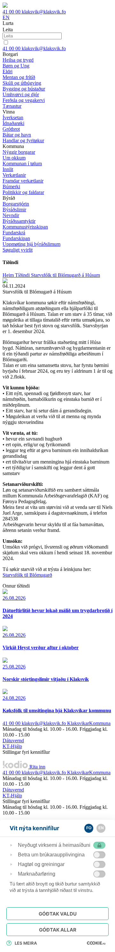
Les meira (26, 943)
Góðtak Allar (57, 930)
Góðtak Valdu (58, 914)
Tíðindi (23, 275)
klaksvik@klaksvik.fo (44, 11)
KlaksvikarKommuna (89, 723)
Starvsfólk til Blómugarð (27, 575)
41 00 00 (12, 11)
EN (6, 17)
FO (88, 828)
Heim (9, 275)
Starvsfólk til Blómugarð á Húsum (65, 275)
